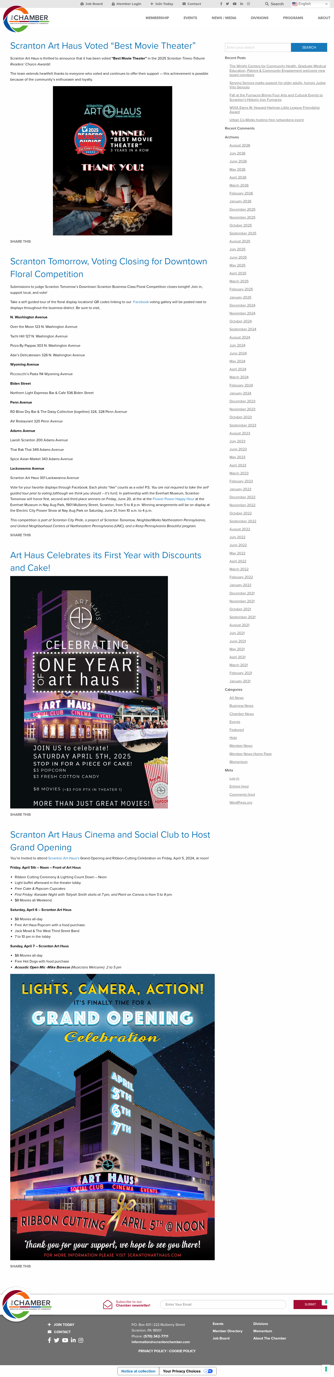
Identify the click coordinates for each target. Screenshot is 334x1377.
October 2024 (240, 321)
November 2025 (242, 217)
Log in (234, 778)
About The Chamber (269, 1338)
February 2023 (241, 481)
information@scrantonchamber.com (161, 1342)
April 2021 (237, 657)
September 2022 (242, 521)
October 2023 (240, 417)
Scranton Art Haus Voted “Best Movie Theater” (103, 45)
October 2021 (240, 609)
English (304, 4)
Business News (241, 705)
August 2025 (239, 241)
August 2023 (239, 433)
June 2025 (238, 257)
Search (277, 4)
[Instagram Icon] (248, 4)
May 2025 (237, 265)
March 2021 (238, 665)
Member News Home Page (250, 754)
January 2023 (240, 489)
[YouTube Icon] (235, 4)
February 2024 (241, 385)
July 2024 (237, 345)
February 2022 (241, 577)
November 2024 (242, 313)
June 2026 (238, 161)
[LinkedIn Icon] (241, 4)
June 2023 (238, 449)
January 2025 (240, 297)
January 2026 (240, 201)
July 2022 (237, 537)
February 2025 (241, 289)
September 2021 (242, 617)
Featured (236, 730)
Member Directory (227, 1331)
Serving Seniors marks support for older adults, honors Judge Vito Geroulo (277, 85)
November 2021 (241, 601)
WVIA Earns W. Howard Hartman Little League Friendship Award (274, 109)
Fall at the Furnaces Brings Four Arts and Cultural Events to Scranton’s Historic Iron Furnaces (276, 97)
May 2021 (236, 649)
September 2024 (242, 329)
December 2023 (242, 401)
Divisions (260, 1324)
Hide (233, 738)
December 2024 (242, 305)
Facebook (141, 302)
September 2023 (242, 425)
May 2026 (237, 169)
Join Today (163, 4)
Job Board (94, 4)
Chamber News (241, 714)
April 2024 (237, 369)
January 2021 (239, 681)
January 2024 (240, 393)
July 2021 (236, 633)
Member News (240, 745)
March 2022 (239, 569)
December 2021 (241, 593)
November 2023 (242, 409)
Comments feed (242, 794)
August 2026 (239, 145)
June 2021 (237, 641)
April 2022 (237, 561)
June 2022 (238, 545)
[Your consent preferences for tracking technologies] (326, 1369)
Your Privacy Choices (182, 1371)
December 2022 (242, 497)
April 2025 (237, 273)
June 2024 (238, 353)
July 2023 (237, 441)
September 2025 (242, 233)
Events (234, 722)
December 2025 (242, 209)
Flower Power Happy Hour (173, 499)
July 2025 (237, 249)
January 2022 (240, 585)
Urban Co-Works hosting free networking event (266, 120)
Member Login (128, 4)
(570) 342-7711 (156, 1336)
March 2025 (239, 281)
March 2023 (239, 473)
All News (236, 698)
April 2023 (237, 465)
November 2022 (242, 505)
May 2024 (237, 361)
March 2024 (239, 377)
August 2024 (239, 337)
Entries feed (239, 786)
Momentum (238, 762)
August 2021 (239, 625)
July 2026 (237, 153)
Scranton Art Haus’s (63, 858)
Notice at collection (138, 1371)
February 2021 (240, 673)
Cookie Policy (182, 1351)
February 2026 (241, 193)
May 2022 (237, 553)
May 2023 (237, 457)
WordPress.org (240, 802)
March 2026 (239, 185)
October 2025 (240, 225)
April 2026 (237, 177)
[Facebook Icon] (221, 4)
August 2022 (239, 529)
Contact (194, 4)
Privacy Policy (152, 1351)
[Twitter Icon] (227, 4)
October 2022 (240, 513)
